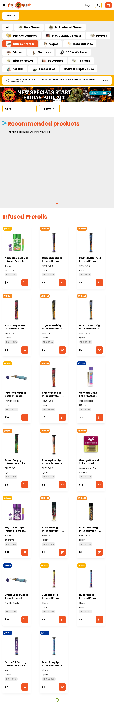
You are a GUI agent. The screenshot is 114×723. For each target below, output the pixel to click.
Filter (47, 108)
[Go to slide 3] (60, 100)
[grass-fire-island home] (19, 5)
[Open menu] (4, 4)
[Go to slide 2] (57, 100)
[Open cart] (108, 5)
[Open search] (98, 5)
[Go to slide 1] (54, 100)
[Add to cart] (24, 282)
